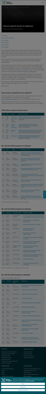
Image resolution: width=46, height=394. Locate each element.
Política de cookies (30, 381)
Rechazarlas (23, 386)
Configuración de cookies (23, 390)
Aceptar (23, 383)
